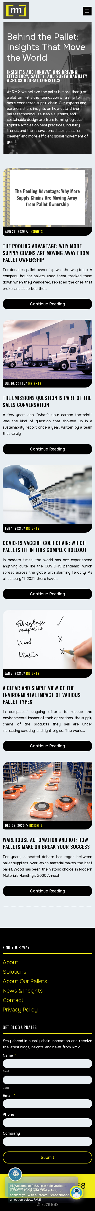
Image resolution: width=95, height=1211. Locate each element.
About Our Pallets (25, 981)
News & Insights (23, 990)
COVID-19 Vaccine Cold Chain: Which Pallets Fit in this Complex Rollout (45, 546)
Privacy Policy (20, 1009)
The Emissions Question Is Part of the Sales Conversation (47, 401)
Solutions (14, 971)
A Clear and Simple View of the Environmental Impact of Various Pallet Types (42, 694)
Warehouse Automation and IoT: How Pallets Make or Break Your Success (46, 843)
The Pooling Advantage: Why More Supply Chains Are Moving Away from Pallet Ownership (46, 252)
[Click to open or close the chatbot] (76, 1192)
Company (11, 1133)
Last (6, 1087)
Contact (13, 1000)
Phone (8, 1114)
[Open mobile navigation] (87, 11)
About (10, 962)
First (6, 1071)
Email (9, 1096)
